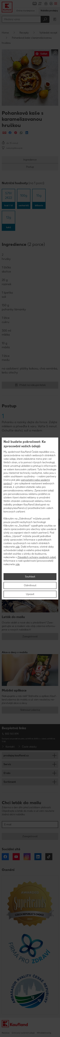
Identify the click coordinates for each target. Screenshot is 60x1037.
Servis (7, 764)
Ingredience (30, 159)
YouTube (16, 856)
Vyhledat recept (48, 32)
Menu (55, 3)
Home (5, 32)
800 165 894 (12, 733)
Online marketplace (25, 10)
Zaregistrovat (30, 636)
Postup (30, 166)
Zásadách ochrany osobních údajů (36, 557)
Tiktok (48, 856)
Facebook (5, 856)
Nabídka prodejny (49, 10)
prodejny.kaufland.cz (16, 755)
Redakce (5, 1033)
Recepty (24, 32)
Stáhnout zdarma (30, 709)
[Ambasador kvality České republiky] (30, 991)
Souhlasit (30, 576)
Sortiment (10, 781)
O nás (7, 773)
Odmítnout (30, 585)
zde (18, 546)
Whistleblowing (44, 1033)
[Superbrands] (30, 903)
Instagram (27, 856)
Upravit (30, 594)
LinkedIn (37, 856)
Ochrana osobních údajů (23, 1033)
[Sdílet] (4, 132)
